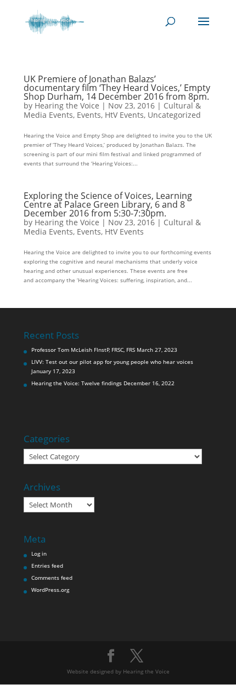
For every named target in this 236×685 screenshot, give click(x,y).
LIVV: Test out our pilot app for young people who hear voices (112, 362)
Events (89, 115)
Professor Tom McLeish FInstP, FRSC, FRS (83, 349)
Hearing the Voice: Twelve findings (76, 383)
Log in (39, 553)
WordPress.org (50, 589)
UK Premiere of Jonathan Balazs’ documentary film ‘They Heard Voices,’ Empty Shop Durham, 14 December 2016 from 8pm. (117, 87)
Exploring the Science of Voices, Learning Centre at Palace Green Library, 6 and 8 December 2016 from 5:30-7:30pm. (108, 204)
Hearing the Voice (67, 105)
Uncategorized (174, 115)
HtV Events (124, 115)
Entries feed (47, 565)
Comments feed (51, 577)
